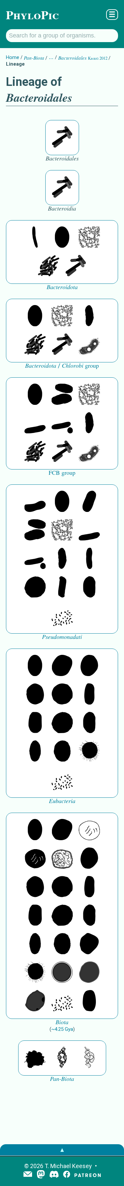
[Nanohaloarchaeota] (89, 973)
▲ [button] (62, 1149)
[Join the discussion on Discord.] (54, 1175)
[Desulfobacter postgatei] (62, 616)
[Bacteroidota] (89, 237)
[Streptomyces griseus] (35, 694)
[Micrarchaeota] (62, 973)
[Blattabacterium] (62, 237)
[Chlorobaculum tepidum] (89, 316)
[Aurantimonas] (89, 502)
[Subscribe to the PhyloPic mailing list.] (27, 1174)
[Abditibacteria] (89, 666)
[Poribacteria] (62, 587)
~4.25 (62, 1029)
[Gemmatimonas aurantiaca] (62, 423)
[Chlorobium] (89, 345)
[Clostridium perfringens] (35, 723)
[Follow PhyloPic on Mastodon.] (41, 1175)
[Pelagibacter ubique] (89, 587)
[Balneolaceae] (35, 237)
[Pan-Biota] (35, 1058)
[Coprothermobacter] (35, 502)
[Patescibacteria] (35, 751)
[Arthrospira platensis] (89, 694)
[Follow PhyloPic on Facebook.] (66, 1175)
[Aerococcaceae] (62, 666)
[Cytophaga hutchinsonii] (48, 266)
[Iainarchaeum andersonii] (35, 1001)
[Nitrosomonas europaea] (89, 559)
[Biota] (89, 830)
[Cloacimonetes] (62, 395)
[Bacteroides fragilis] (62, 137)
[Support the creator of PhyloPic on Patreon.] (87, 1174)
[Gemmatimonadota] (35, 423)
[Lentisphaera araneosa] (35, 587)
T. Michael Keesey (68, 1165)
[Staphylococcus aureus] (62, 694)
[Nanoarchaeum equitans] (89, 944)
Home (12, 57)
